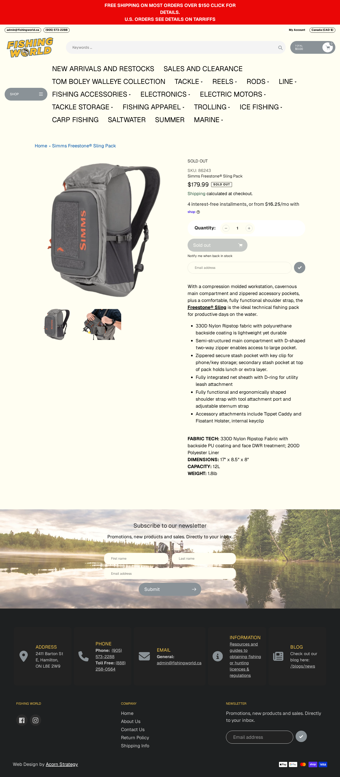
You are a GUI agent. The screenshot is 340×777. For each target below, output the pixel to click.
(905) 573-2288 (57, 30)
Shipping (196, 194)
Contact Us (133, 729)
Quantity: (205, 228)
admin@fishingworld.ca (23, 30)
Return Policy (135, 738)
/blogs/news (302, 666)
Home (41, 146)
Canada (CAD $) (322, 30)
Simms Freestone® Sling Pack (84, 146)
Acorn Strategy (62, 764)
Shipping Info (135, 746)
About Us (130, 721)
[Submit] (301, 736)
